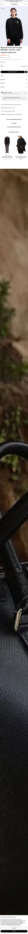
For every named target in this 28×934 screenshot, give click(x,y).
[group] (14, 1)
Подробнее (14, 928)
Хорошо (14, 931)
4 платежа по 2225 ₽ (6, 57)
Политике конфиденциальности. (14, 924)
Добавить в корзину (12, 71)
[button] (26, 26)
